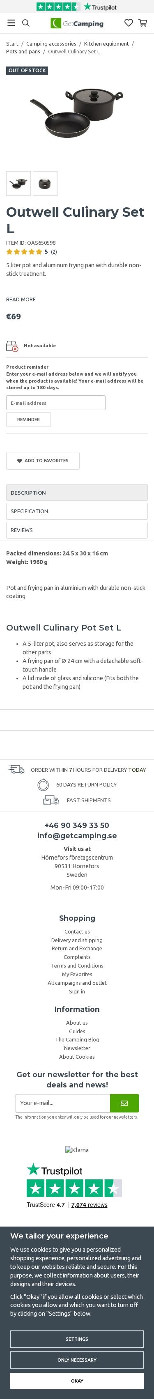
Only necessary (77, 1359)
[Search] (25, 23)
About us (77, 1022)
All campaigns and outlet (77, 983)
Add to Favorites (45, 460)
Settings (77, 1339)
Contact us (77, 931)
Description (28, 492)
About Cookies (77, 1057)
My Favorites (77, 974)
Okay (77, 1380)
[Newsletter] (124, 1103)
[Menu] (11, 22)
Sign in (77, 991)
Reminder (28, 419)
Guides (77, 1031)
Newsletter (77, 1048)
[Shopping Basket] (143, 22)
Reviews (22, 530)
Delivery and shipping (77, 940)
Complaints (77, 957)
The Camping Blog (77, 1039)
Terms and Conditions (77, 965)
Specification (29, 511)
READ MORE (21, 299)
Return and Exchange (77, 948)
